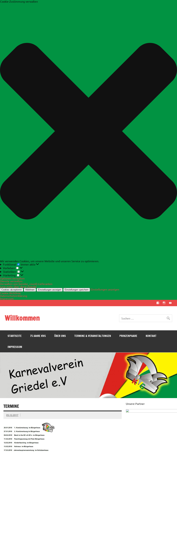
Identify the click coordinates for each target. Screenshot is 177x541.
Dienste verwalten (11, 281)
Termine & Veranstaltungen (92, 336)
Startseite (15, 336)
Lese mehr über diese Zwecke (18, 286)
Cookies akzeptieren (11, 289)
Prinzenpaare (128, 336)
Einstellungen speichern (76, 289)
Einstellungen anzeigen (49, 289)
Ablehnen (30, 289)
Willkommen (22, 318)
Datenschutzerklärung (13, 295)
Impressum (7, 298)
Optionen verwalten (12, 278)
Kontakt (151, 336)
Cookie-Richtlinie (10, 293)
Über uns (60, 336)
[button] (88, 131)
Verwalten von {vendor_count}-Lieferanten (26, 283)
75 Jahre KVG (38, 336)
